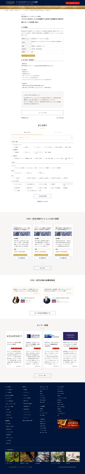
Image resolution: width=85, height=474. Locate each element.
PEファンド (42, 410)
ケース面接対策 (9, 392)
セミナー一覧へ (42, 375)
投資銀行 (41, 408)
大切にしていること (9, 437)
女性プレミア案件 (60, 404)
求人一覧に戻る (60, 117)
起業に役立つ (59, 402)
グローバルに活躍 (60, 393)
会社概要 (25, 389)
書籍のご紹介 (26, 400)
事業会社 (43, 419)
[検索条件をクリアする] (42, 201)
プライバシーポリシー (27, 414)
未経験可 (30, 55)
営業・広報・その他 (43, 432)
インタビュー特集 (9, 417)
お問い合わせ (8, 443)
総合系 (41, 393)
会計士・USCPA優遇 (60, 406)
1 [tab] (41, 369)
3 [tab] (44, 306)
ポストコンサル (24, 55)
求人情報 (7, 409)
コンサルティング (44, 388)
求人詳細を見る (21, 258)
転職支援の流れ (9, 429)
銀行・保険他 (42, 415)
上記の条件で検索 (42, 196)
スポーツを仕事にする (61, 413)
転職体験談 (7, 420)
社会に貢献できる (60, 391)
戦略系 (41, 391)
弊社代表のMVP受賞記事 (28, 403)
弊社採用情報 (26, 409)
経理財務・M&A (42, 423)
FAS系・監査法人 (43, 400)
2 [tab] (42, 306)
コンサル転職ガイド (9, 389)
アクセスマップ (26, 392)
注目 (33, 55)
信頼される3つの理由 (9, 426)
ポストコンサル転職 (9, 395)
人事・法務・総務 (43, 428)
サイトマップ (26, 417)
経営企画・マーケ (43, 421)
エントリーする (42, 112)
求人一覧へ (42, 268)
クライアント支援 (43, 430)
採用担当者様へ (26, 406)
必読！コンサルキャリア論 (10, 403)
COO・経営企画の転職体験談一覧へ (42, 313)
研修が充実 (59, 400)
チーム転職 (59, 411)
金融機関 (43, 406)
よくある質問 (8, 440)
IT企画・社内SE (42, 425)
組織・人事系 (42, 402)
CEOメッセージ (26, 395)
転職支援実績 (8, 434)
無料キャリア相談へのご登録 (27, 420)
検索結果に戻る (24, 117)
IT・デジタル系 (42, 397)
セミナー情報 (8, 412)
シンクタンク (42, 395)
